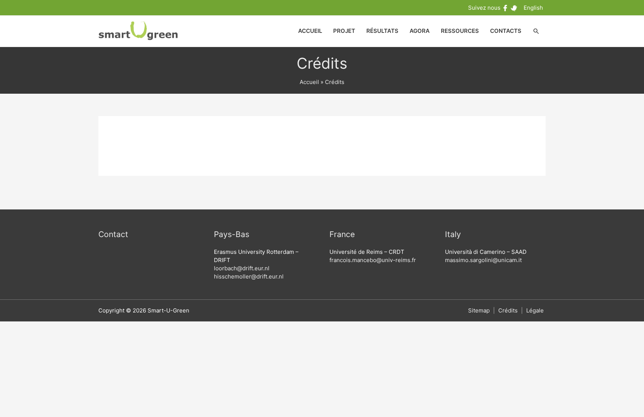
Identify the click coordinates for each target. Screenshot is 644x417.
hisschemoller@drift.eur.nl (249, 276)
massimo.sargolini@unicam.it (483, 260)
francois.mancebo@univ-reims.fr (372, 260)
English (533, 7)
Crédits (508, 310)
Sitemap (479, 310)
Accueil (309, 81)
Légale (535, 310)
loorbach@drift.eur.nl (241, 268)
